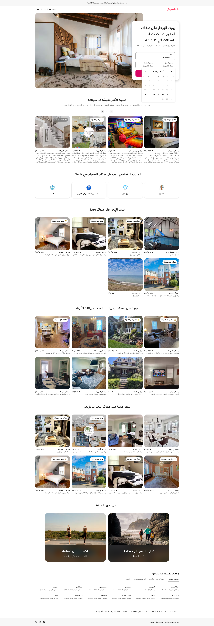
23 (167, 95)
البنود (152, 622)
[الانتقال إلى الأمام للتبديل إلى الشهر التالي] (145, 71)
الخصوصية (159, 622)
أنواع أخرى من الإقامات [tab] (156, 579)
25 (158, 95)
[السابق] (111, 111)
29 (171, 99)
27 (149, 95)
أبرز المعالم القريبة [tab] (140, 579)
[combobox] (155, 57)
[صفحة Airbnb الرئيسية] (173, 9)
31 (163, 99)
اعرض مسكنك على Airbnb (47, 9)
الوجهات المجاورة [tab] (173, 579)
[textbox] (165, 66)
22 (171, 95)
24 (163, 95)
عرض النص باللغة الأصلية (95, 3)
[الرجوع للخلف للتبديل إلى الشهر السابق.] (171, 71)
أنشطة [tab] (128, 579)
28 (145, 95)
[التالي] (102, 111)
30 (167, 99)
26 (154, 95)
